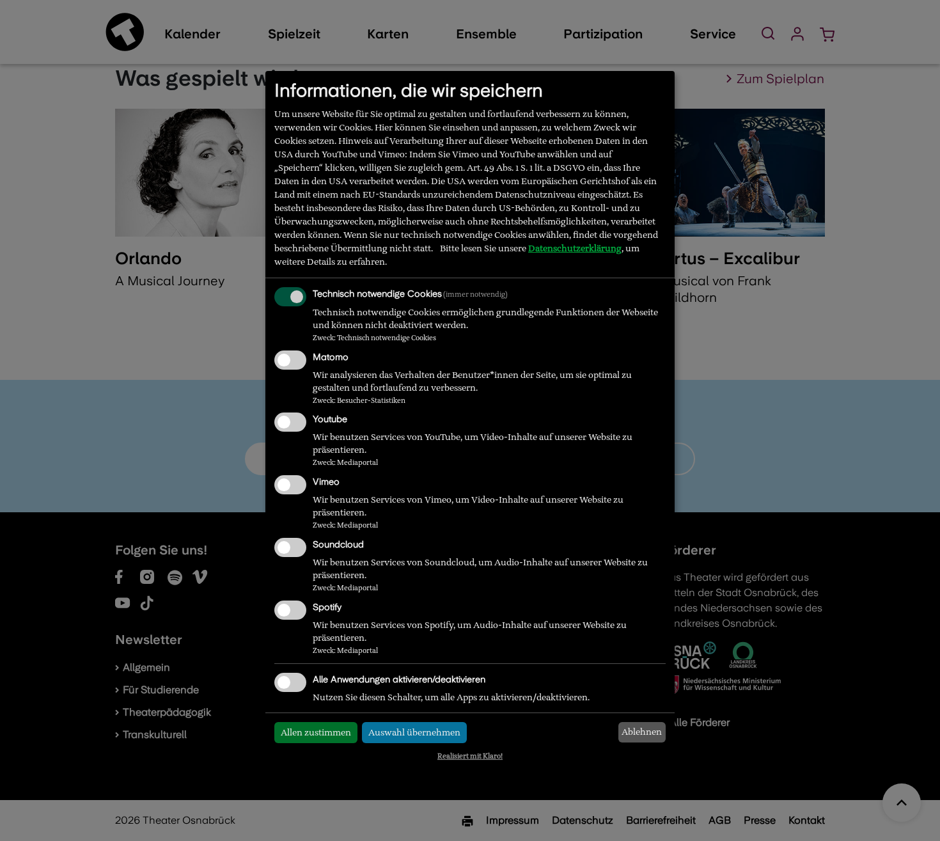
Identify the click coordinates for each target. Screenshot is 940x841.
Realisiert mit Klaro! (470, 755)
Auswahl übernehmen (414, 732)
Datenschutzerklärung (575, 248)
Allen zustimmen (316, 732)
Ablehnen (642, 731)
